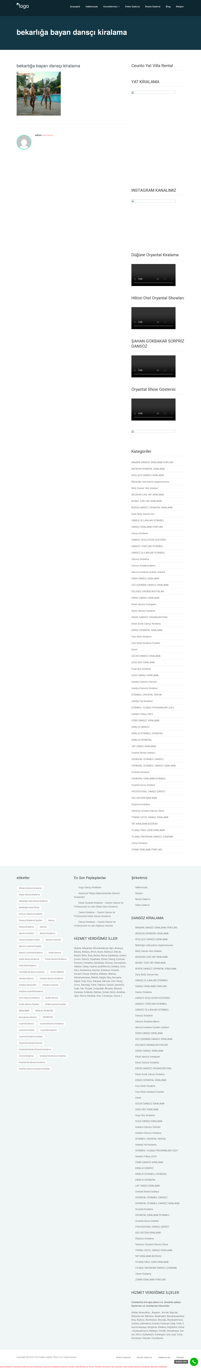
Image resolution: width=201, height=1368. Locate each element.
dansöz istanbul (26, 933)
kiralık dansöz (52, 998)
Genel (134, 649)
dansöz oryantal (53, 940)
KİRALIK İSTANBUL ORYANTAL (147, 733)
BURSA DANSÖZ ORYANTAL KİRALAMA (151, 507)
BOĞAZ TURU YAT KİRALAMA (146, 501)
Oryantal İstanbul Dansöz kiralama (35, 1049)
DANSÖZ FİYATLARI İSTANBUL (147, 546)
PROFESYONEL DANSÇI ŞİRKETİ (148, 791)
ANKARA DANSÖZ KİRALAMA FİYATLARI (152, 462)
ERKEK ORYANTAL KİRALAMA (146, 630)
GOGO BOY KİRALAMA (143, 662)
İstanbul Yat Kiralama (142, 701)
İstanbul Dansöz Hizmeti (144, 681)
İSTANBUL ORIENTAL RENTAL (146, 694)
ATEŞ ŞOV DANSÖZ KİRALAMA (147, 475)
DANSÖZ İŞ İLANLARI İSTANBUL (148, 552)
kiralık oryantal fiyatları (55, 1004)
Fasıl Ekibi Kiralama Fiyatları (145, 643)
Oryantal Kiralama (140, 772)
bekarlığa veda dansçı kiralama (33, 901)
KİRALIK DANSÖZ (140, 727)
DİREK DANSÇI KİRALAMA (145, 578)
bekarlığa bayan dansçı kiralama (48, 65)
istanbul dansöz (26, 978)
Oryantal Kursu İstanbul (143, 785)
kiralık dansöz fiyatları (29, 1004)
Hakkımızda (91, 6)
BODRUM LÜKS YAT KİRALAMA (147, 494)
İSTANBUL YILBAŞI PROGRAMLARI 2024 (152, 707)
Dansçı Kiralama (139, 533)
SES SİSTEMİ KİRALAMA (144, 798)
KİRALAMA (24, 1011)
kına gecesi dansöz (28, 1017)
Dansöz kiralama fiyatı (29, 940)
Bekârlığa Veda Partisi (29, 907)
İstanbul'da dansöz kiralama (53, 1056)
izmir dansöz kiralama (29, 998)
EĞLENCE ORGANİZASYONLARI (147, 591)
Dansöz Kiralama (140, 559)
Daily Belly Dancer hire (143, 514)
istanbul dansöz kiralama (51, 978)
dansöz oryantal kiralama (31, 952)
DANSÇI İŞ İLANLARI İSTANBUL (147, 520)
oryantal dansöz (26, 1023)
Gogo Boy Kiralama (141, 668)
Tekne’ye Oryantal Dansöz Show (147, 810)
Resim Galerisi (152, 6)
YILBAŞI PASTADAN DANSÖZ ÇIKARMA (152, 836)
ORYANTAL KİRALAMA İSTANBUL (148, 778)
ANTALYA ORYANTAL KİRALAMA (148, 468)
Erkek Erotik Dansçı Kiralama (146, 623)
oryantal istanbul (26, 1030)
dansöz (43, 927)
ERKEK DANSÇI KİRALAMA (145, 598)
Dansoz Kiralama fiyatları (30, 920)
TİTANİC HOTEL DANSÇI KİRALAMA (149, 817)
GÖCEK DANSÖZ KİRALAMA (146, 656)
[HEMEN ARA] (194, 1362)
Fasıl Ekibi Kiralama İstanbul (31, 972)
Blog (168, 6)
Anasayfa (75, 6)
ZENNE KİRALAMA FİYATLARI (146, 849)
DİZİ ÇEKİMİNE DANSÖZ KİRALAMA (149, 585)
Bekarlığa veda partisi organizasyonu (150, 481)
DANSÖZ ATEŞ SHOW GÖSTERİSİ (148, 539)
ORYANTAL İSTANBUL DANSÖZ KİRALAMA (153, 765)
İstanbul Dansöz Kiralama (144, 688)
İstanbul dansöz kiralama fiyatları (34, 1069)
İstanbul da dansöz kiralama (32, 1062)
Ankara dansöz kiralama (30, 888)
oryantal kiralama (48, 1030)
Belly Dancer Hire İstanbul (144, 488)
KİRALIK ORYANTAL (141, 739)
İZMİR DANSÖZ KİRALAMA (145, 720)
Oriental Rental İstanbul (143, 752)
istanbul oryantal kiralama (31, 991)
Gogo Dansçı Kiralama (89, 887)
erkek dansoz (55, 952)
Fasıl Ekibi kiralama (27, 965)
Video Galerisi (132, 6)
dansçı (51, 920)
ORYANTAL (48, 1017)
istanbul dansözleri (27, 985)
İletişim (179, 6)
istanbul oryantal (50, 985)
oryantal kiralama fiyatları (31, 1036)
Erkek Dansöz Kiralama (143, 610)
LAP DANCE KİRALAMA (143, 746)
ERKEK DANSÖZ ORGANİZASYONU (149, 617)
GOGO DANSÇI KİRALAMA (144, 675)
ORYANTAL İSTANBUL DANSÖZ (147, 759)
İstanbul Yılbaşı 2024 (142, 714)
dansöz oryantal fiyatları (30, 946)
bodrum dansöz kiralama (30, 914)
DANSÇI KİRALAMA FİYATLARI (147, 527)
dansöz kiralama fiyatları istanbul (148, 572)
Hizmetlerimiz (110, 6)
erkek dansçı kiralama (29, 959)
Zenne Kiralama (139, 843)
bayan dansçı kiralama (29, 894)
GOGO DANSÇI (57, 972)
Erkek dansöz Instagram (143, 604)
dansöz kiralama (47, 933)
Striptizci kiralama (140, 804)
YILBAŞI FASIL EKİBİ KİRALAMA (148, 830)
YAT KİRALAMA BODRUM (144, 823)
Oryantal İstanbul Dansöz (30, 1043)
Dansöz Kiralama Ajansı (143, 565)
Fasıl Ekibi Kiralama (141, 636)
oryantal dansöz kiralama (52, 1023)
